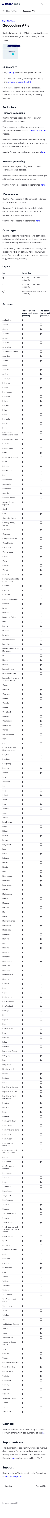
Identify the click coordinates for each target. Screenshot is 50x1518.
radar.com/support (13, 1477)
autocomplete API (37, 131)
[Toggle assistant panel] (47, 4)
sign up (11, 73)
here (43, 152)
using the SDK (24, 82)
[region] (25, 862)
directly (11, 82)
